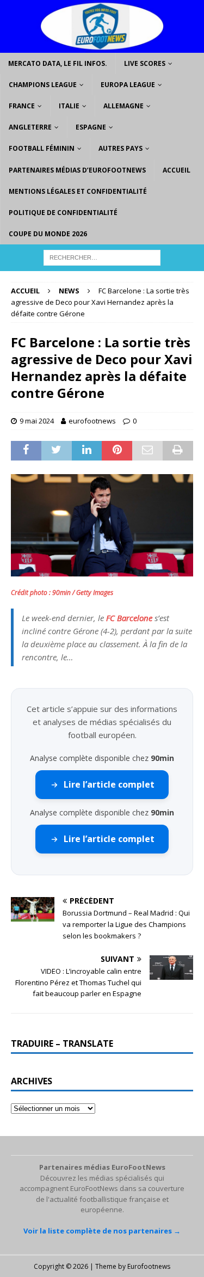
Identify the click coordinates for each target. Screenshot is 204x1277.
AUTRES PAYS (120, 148)
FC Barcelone (129, 617)
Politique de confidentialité (63, 212)
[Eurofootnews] (102, 46)
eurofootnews (92, 421)
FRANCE (22, 105)
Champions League (43, 84)
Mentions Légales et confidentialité (78, 191)
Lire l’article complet (109, 784)
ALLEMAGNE (123, 105)
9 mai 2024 (37, 421)
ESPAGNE (91, 127)
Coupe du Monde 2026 (48, 233)
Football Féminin (42, 148)
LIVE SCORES (144, 63)
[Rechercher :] (102, 257)
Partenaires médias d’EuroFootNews (77, 170)
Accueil (176, 170)
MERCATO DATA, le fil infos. (57, 63)
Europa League (128, 84)
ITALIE (69, 105)
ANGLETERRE (30, 127)
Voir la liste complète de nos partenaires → (102, 1231)
